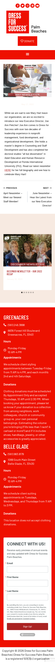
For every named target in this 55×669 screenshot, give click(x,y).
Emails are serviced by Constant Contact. (21, 618)
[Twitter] (22, 6)
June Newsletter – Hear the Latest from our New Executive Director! (41, 197)
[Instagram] (27, 6)
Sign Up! (27, 626)
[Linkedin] (32, 6)
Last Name (12, 591)
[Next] (47, 262)
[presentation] (27, 250)
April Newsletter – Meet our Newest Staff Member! (12, 195)
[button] (27, 54)
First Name (12, 577)
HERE (8, 170)
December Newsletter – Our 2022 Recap (24, 273)
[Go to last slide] (8, 262)
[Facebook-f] (18, 6)
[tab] (22, 292)
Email (10, 563)
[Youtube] (37, 6)
